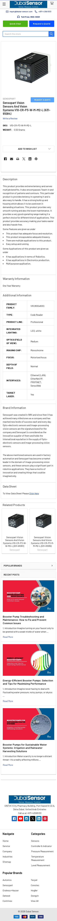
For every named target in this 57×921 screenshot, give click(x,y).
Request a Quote (41, 23)
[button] (28, 148)
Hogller (34, 890)
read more (8, 636)
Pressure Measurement (42, 851)
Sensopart (8, 885)
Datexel (6, 895)
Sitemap (7, 861)
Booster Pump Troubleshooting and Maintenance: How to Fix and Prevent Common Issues (24, 620)
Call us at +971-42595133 (29, 813)
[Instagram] (26, 818)
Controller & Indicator (41, 846)
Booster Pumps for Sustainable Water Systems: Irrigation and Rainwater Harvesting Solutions (25, 748)
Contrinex (7, 900)
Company (7, 851)
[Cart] (52, 3)
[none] (28, 68)
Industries (7, 856)
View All (34, 900)
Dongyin (35, 895)
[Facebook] (5, 158)
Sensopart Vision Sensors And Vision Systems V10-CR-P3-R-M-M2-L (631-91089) (42, 541)
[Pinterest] (36, 158)
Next (53, 531)
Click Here (34, 493)
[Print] (17, 158)
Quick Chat (15, 23)
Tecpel (34, 880)
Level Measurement (40, 865)
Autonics (7, 880)
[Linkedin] (30, 158)
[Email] (11, 158)
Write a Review (10, 118)
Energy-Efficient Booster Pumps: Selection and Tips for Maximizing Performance (28, 682)
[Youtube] (20, 818)
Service (6, 846)
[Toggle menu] (4, 4)
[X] (23, 158)
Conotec (35, 885)
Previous (4, 531)
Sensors (35, 840)
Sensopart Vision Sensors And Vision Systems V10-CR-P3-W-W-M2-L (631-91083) (14, 541)
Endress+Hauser (11, 890)
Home (5, 840)
